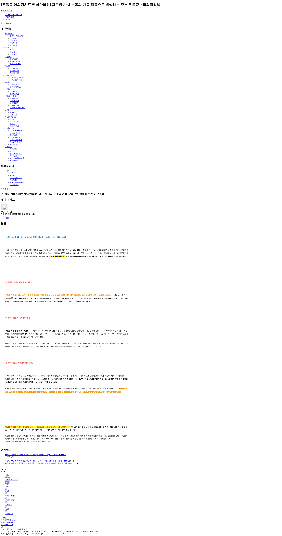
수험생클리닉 (15, 137)
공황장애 (8, 57)
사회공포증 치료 (16, 80)
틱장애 (12, 119)
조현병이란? (14, 91)
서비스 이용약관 (7, 522)
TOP (3, 518)
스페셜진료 (9, 128)
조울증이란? (14, 103)
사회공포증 (9, 75)
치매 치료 (13, 115)
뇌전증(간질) (15, 133)
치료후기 (13, 41)
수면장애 (8, 82)
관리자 (63, 534)
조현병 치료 (14, 94)
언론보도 (13, 149)
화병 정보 (13, 54)
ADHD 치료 (14, 126)
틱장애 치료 (14, 122)
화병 (7, 47)
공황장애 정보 (15, 64)
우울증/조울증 (10, 96)
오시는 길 (13, 45)
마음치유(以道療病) (17, 158)
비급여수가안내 (7, 525)
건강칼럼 (13, 156)
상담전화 (13, 15)
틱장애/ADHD (10, 117)
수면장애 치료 (15, 87)
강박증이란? (14, 68)
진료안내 (13, 43)
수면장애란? (14, 84)
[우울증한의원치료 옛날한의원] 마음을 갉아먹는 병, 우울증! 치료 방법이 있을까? (42, 463)
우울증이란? (14, 98)
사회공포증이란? (16, 78)
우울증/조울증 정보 (17, 108)
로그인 (8, 19)
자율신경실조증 (16, 140)
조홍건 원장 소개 (16, 36)
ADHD (12, 124)
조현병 (8, 89)
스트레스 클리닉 (16, 130)
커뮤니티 (8, 147)
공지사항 (13, 38)
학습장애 (13, 135)
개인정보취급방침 (8, 520)
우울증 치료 (14, 101)
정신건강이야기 (16, 154)
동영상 (12, 151)
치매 (7, 110)
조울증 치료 (14, 105)
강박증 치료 (14, 71)
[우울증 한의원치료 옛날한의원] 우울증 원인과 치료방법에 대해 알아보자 (39, 461)
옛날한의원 (9, 34)
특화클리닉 (14, 161)
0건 (6, 214)
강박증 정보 (14, 73)
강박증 (8, 66)
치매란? (13, 112)
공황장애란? (14, 59)
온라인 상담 (10, 17)
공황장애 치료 (15, 61)
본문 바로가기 (6, 11)
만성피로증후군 (16, 142)
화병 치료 (13, 52)
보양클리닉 (14, 144)
